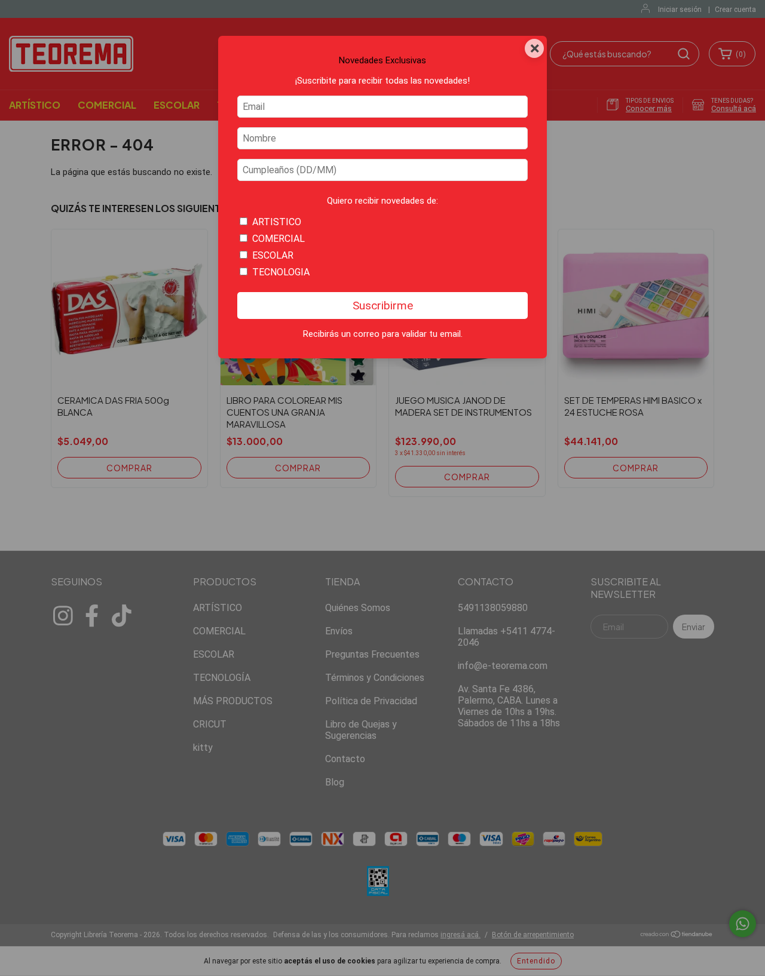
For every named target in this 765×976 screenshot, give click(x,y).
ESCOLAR (272, 255)
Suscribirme (383, 305)
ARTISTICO (276, 222)
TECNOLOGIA (281, 272)
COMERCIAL (278, 238)
